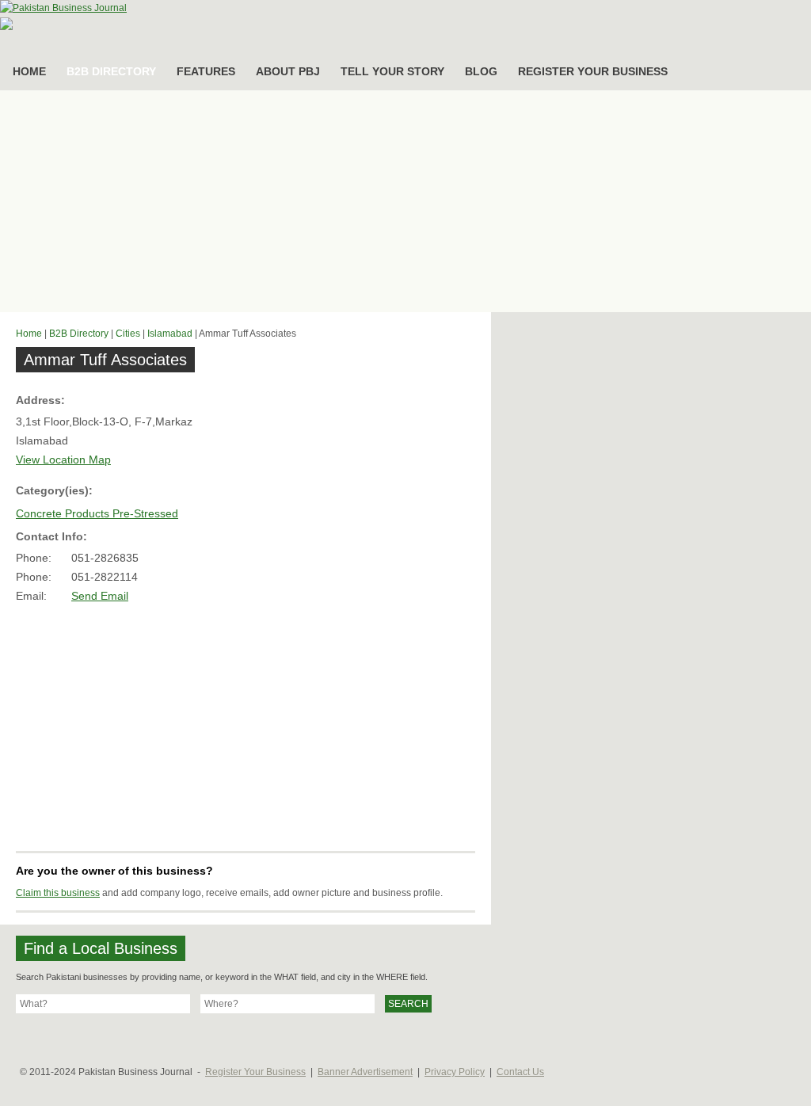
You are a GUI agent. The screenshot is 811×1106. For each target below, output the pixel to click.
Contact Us (520, 1071)
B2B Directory (79, 333)
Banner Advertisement (365, 1071)
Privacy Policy (455, 1071)
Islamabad (169, 333)
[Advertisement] (405, 201)
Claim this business (58, 892)
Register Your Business (255, 1071)
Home (29, 333)
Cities (128, 333)
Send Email (99, 595)
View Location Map (63, 459)
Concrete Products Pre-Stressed (97, 513)
